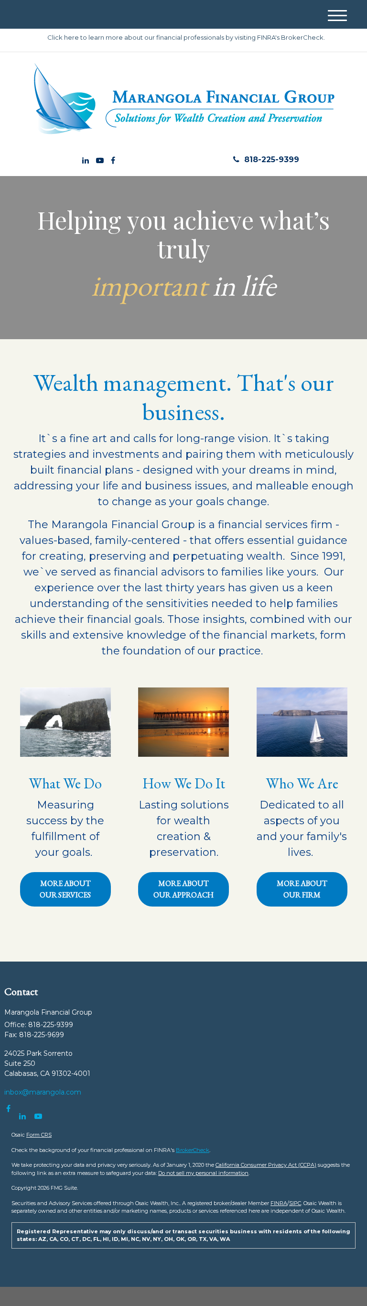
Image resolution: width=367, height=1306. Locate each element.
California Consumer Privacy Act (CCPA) (266, 1165)
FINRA (278, 1203)
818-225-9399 (271, 159)
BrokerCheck (192, 1150)
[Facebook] (113, 160)
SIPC (295, 1203)
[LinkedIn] (85, 160)
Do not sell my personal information (203, 1173)
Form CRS (39, 1134)
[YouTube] (100, 160)
